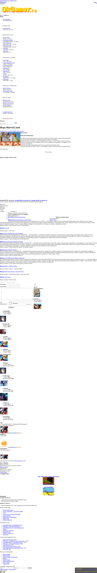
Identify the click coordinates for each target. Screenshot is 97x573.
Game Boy (5, 48)
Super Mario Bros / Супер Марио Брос (12, 525)
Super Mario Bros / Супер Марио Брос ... (13, 542)
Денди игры (6, 37)
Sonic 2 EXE (6, 562)
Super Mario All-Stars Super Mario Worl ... (13, 548)
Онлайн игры (6, 28)
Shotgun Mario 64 (7, 520)
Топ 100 (95, 3)
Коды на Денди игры (8, 102)
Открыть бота (3, 472)
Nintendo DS (6, 71)
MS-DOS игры (7, 88)
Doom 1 (5, 529)
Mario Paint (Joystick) (8, 539)
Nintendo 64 (6, 68)
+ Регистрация (12, 569)
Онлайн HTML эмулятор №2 (22, 200)
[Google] (4, 572)
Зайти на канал (4, 467)
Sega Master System (8, 40)
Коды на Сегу (6, 100)
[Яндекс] (3, 572)
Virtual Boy (6, 79)
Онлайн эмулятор (7, 112)
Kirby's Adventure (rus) (8, 561)
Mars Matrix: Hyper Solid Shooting (16, 217)
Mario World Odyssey (8, 510)
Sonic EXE (5, 534)
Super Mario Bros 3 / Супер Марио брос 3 (13, 527)
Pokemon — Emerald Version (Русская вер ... (14, 541)
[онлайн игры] (19, 14)
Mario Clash (6, 518)
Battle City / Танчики (8, 530)
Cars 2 (4, 512)
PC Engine (5, 76)
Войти (30, 568)
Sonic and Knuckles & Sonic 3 (10, 546)
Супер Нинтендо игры (9, 62)
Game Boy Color (7, 45)
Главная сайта (6, 19)
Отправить (11, 307)
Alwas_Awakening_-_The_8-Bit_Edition (13, 511)
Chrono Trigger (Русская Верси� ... (12, 514)
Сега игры (5, 60)
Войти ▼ (3, 3)
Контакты (6, 0)
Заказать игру (13, 0)
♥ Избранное (3, 2)
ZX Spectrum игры (8, 91)
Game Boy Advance (8, 65)
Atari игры (5, 51)
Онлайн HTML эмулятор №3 (39, 200)
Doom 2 (5, 558)
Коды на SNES (7, 105)
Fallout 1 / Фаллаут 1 (8, 533)
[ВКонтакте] (0, 572)
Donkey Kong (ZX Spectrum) (10, 557)
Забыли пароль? (4, 569)
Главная (2, 0)
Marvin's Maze (53, 220)
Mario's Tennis (6, 554)
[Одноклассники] (1, 572)
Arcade (5, 73)
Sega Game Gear (7, 42)
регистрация (18, 460)
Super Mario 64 (7, 515)
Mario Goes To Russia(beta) (10, 517)
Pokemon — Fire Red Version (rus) (11, 526)
